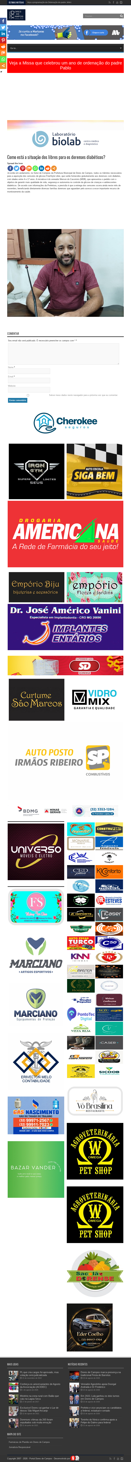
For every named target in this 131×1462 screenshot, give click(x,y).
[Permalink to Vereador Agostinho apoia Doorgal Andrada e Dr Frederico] (74, 1391)
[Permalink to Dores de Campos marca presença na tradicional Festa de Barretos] (74, 1380)
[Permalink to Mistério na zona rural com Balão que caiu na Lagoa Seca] (13, 1403)
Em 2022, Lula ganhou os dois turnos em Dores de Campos (100, 1397)
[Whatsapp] (35, 168)
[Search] (121, 16)
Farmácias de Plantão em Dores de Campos (29, 1442)
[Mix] (29, 168)
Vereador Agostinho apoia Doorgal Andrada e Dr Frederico (98, 1385)
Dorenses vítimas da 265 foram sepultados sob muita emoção (36, 1421)
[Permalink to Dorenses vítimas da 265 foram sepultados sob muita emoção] (13, 1427)
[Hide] (1, 72)
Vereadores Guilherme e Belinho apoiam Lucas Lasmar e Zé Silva (56, 2)
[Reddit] (47, 168)
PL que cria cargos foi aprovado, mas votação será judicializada (39, 1373)
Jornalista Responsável (19, 1447)
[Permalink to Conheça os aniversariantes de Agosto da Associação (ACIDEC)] (13, 1391)
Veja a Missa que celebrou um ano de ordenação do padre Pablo (65, 65)
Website (11, 386)
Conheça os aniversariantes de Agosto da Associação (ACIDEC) (40, 1385)
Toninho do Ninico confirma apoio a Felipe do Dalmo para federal (99, 1421)
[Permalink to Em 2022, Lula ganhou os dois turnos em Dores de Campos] (74, 1403)
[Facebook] (10, 168)
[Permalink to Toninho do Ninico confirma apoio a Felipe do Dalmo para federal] (74, 1427)
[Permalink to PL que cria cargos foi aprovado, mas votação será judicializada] (13, 1380)
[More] (54, 168)
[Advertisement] (65, 97)
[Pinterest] (23, 168)
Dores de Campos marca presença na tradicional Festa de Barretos (101, 1373)
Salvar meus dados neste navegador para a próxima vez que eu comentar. (83, 395)
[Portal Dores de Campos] (16, 18)
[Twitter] (16, 168)
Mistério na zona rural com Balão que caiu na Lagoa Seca (39, 1397)
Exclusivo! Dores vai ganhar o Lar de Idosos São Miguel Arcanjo (39, 1409)
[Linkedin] (41, 168)
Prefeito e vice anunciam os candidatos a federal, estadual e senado (101, 1409)
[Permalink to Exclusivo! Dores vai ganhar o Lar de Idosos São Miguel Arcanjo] (13, 1415)
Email (10, 376)
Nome (10, 367)
